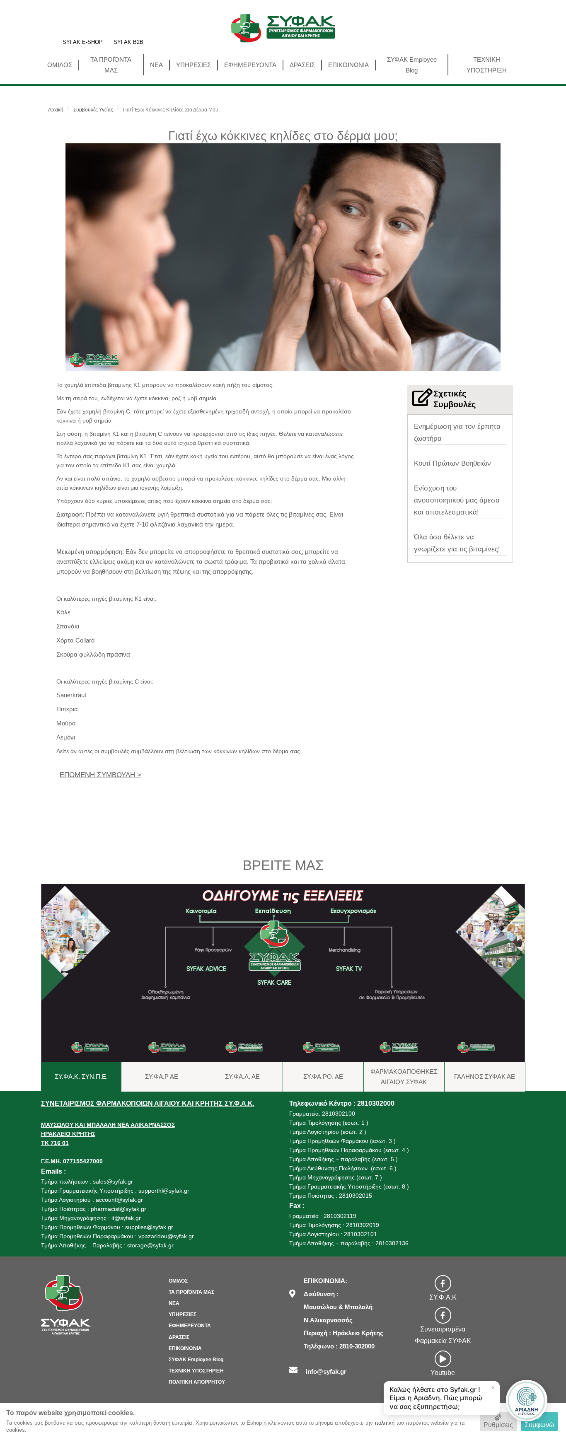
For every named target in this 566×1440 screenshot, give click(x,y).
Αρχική (55, 110)
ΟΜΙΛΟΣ (59, 64)
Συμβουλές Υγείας (93, 110)
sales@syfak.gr (113, 1181)
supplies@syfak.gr (149, 1227)
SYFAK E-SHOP (83, 42)
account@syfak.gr (119, 1199)
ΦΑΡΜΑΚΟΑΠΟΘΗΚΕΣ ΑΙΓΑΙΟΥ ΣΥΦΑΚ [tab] (404, 1077)
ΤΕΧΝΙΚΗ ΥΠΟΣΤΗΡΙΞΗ (487, 65)
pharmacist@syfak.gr (118, 1209)
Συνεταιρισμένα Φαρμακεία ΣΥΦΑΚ (443, 1335)
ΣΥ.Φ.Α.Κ (443, 1297)
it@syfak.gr (126, 1218)
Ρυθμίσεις (498, 1424)
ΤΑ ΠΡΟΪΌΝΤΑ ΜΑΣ (110, 65)
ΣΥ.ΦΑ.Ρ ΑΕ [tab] (161, 1076)
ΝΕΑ (156, 64)
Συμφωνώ (539, 1424)
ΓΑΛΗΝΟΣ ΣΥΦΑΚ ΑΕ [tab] (484, 1076)
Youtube (443, 1372)
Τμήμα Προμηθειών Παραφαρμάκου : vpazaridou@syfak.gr (117, 1236)
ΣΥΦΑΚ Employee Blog (412, 65)
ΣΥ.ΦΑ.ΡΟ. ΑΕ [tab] (323, 1076)
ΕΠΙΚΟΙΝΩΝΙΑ (348, 64)
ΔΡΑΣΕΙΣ (302, 64)
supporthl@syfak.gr (163, 1190)
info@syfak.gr (326, 1371)
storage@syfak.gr (150, 1245)
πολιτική (384, 1423)
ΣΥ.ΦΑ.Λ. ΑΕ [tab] (242, 1076)
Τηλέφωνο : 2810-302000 (339, 1346)
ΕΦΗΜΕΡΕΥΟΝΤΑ (250, 64)
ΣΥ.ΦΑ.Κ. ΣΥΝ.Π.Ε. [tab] (81, 1076)
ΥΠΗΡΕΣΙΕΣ (193, 64)
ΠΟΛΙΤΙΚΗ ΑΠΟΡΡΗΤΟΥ (197, 1382)
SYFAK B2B (128, 42)
